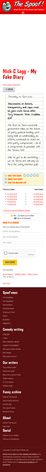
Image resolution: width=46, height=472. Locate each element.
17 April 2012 (38, 204)
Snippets (6, 334)
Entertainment (8, 309)
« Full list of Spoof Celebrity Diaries (16, 210)
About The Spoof (9, 423)
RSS (14, 216)
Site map (6, 426)
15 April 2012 (38, 199)
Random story (8, 412)
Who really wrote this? (11, 85)
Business (6, 320)
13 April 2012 (38, 194)
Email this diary (15, 179)
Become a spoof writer (12, 375)
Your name (7, 243)
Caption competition (11, 345)
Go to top (6, 283)
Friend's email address (11, 231)
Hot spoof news (9, 408)
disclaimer (6, 465)
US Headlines (8, 298)
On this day (7, 404)
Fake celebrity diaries (11, 342)
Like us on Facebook (23, 218)
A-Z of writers (8, 382)
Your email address (10, 237)
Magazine (6, 323)
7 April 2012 (11, 204)
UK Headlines (8, 301)
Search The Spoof (10, 397)
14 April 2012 (38, 196)
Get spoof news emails (12, 349)
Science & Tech (9, 312)
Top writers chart (9, 367)
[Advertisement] (23, 41)
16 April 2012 (38, 202)
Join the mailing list (17, 182)
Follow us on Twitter (27, 216)
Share (10, 89)
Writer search (8, 378)
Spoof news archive (10, 401)
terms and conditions (27, 462)
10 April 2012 (12, 194)
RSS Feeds (7, 353)
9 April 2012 (11, 202)
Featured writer (9, 371)
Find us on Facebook (11, 439)
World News (8, 305)
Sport (5, 316)
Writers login (8, 386)
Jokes (5, 338)
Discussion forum (10, 356)
